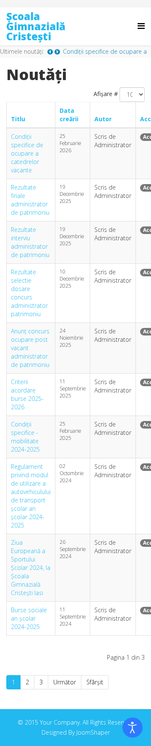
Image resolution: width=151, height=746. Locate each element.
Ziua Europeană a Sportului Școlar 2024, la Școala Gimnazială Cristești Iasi (30, 567)
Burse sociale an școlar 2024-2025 (29, 618)
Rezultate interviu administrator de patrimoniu (30, 242)
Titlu (18, 119)
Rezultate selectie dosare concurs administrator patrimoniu (29, 293)
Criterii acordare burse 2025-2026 (27, 394)
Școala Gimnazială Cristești (35, 26)
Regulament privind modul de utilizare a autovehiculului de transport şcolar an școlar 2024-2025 (31, 496)
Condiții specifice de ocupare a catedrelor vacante (27, 153)
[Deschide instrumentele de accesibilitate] (132, 727)
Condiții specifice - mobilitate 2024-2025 (25, 436)
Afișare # (106, 94)
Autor (103, 119)
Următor (64, 682)
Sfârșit (94, 682)
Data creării (69, 115)
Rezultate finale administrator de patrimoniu (30, 199)
